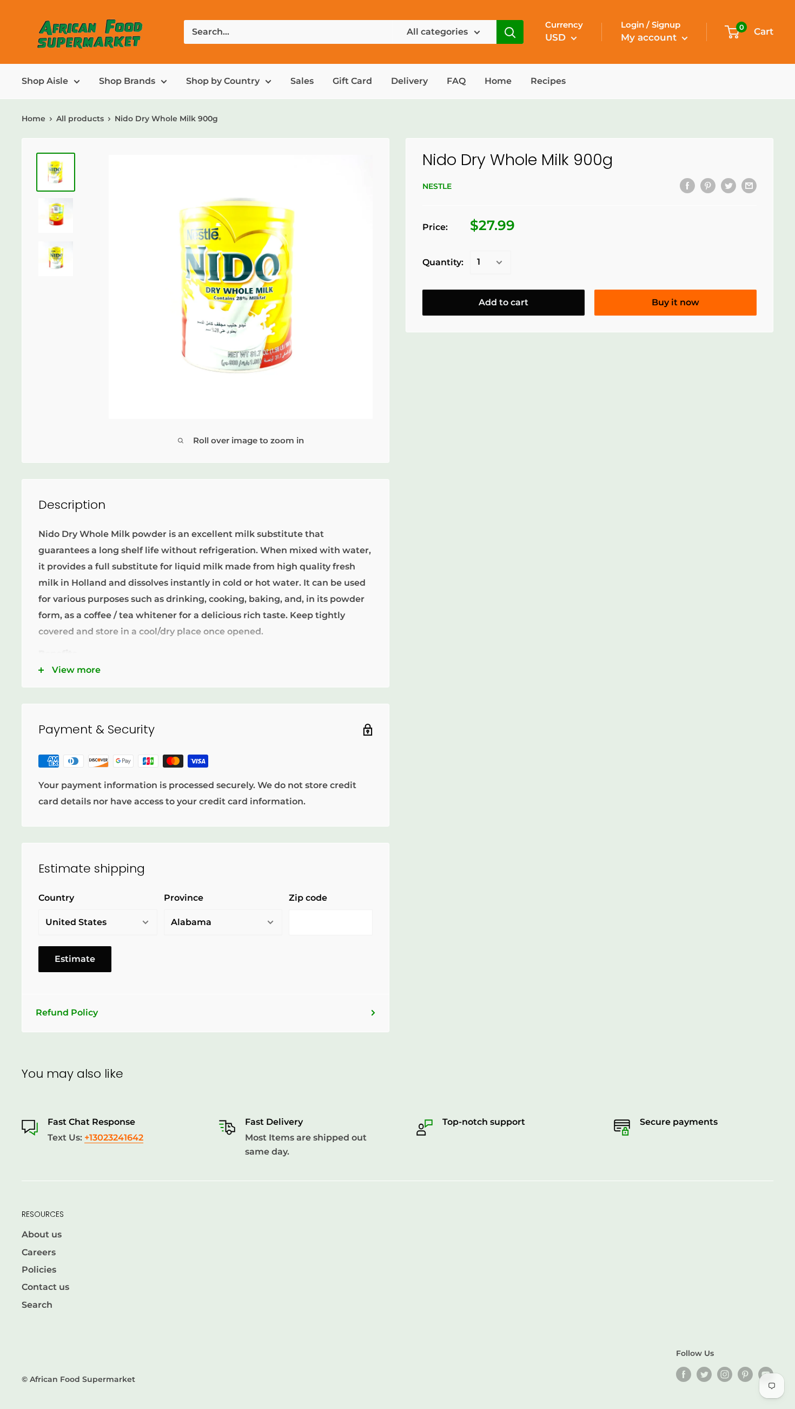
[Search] (510, 32)
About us (42, 1234)
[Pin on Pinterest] (708, 185)
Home (33, 118)
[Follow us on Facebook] (683, 1374)
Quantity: (442, 262)
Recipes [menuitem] (548, 81)
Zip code (308, 898)
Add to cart (503, 302)
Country (56, 898)
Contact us (45, 1287)
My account (650, 37)
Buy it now (675, 302)
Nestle (437, 186)
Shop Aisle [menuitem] (45, 81)
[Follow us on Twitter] (704, 1374)
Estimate (75, 959)
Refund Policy (67, 1012)
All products (80, 118)
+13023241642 (113, 1137)
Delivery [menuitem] (409, 81)
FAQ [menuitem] (456, 81)
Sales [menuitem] (302, 81)
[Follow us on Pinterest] (745, 1374)
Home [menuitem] (498, 81)
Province (183, 898)
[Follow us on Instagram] (724, 1374)
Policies (39, 1269)
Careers (39, 1252)
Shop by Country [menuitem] (223, 81)
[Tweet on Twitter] (728, 185)
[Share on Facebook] (687, 185)
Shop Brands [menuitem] (127, 81)
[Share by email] (749, 185)
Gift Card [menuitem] (352, 81)
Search (37, 1305)
